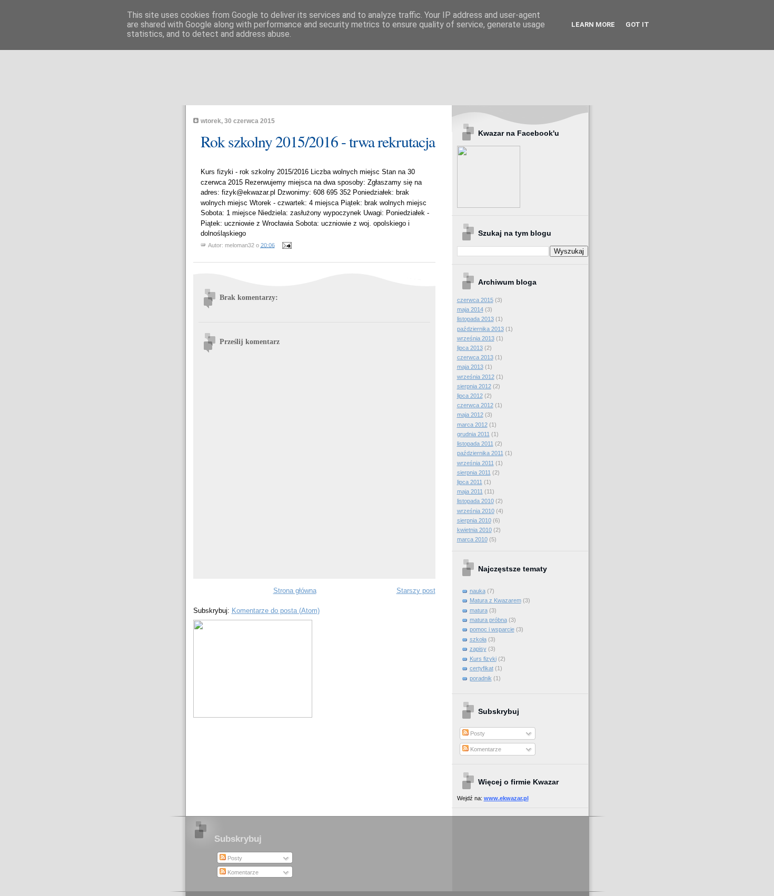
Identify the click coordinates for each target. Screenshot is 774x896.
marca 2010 (472, 539)
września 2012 (475, 377)
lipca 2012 (470, 395)
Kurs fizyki (483, 659)
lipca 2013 (470, 348)
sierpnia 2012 (474, 386)
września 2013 (475, 338)
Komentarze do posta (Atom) (276, 611)
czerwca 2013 (475, 357)
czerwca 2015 (475, 300)
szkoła (478, 639)
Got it (637, 24)
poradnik (481, 678)
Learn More (593, 24)
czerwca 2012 (475, 405)
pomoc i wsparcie (492, 629)
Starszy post (415, 591)
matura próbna (488, 620)
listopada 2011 (475, 443)
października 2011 (480, 453)
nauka (477, 591)
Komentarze (485, 749)
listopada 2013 (475, 319)
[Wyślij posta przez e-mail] (285, 244)
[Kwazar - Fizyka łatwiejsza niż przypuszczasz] (488, 206)
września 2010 (475, 511)
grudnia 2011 (473, 434)
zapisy (478, 649)
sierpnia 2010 (474, 520)
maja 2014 (470, 309)
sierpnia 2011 (474, 472)
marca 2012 (472, 424)
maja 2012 (470, 414)
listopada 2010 (475, 501)
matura (479, 610)
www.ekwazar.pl (506, 798)
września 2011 (475, 463)
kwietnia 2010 (474, 530)
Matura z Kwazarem (495, 600)
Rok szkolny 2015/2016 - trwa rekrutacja (318, 141)
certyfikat (481, 668)
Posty (477, 733)
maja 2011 (470, 491)
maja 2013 (470, 367)
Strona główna (294, 591)
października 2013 (480, 329)
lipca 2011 (469, 482)
